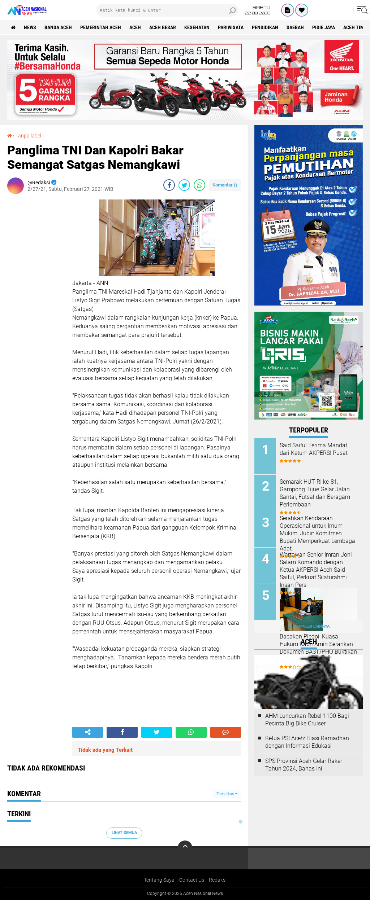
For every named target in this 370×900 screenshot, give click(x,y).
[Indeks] (287, 10)
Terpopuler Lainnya (309, 626)
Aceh (135, 27)
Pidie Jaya (323, 27)
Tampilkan (225, 793)
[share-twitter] (184, 185)
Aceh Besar (162, 27)
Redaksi (218, 880)
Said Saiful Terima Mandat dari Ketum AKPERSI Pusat (314, 449)
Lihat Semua (124, 832)
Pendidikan (265, 27)
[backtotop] (185, 847)
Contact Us (191, 880)
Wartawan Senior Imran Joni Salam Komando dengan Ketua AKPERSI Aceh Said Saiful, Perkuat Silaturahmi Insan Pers (316, 569)
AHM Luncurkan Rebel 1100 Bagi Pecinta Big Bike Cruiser (307, 719)
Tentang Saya (159, 880)
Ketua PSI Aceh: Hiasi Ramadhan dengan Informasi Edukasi (307, 742)
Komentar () (224, 185)
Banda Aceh (58, 27)
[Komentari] (225, 732)
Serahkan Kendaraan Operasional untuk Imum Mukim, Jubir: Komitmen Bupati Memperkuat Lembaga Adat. (317, 533)
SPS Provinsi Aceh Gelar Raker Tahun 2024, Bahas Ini (303, 765)
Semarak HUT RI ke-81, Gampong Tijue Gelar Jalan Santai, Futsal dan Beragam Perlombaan (315, 493)
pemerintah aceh (100, 27)
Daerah (295, 27)
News (30, 27)
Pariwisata (231, 27)
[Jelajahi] (361, 10)
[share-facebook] (169, 185)
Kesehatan (197, 27)
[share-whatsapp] (199, 185)
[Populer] (301, 10)
